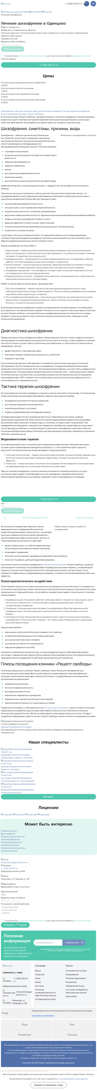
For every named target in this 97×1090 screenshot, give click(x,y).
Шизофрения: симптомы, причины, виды (19, 111)
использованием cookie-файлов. (73, 1079)
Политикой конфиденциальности (32, 56)
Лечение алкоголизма (76, 970)
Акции (38, 982)
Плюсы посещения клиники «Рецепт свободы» (22, 114)
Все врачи (48, 796)
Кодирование (72, 974)
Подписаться (72, 942)
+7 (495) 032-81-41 (73, 3)
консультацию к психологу (56, 707)
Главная (26, 11)
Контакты (39, 986)
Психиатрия (36, 11)
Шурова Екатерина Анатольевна (16, 727)
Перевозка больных (75, 986)
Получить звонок (12, 48)
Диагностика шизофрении (50, 111)
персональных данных (82, 56)
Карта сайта (71, 996)
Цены (37, 978)
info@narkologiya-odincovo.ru (15, 862)
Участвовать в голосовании (43, 1015)
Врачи (38, 970)
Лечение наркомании (76, 978)
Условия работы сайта (45, 999)
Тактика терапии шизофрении (76, 111)
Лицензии (39, 974)
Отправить (9, 924)
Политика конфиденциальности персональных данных (45, 992)
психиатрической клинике (54, 564)
